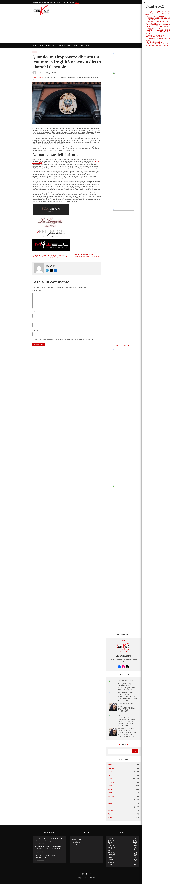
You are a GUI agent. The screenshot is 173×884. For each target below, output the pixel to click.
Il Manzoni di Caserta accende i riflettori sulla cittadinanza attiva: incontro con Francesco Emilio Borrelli (51, 256)
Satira (110, 803)
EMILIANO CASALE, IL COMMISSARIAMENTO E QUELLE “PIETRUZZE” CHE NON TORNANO (157, 43)
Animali (110, 765)
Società (110, 810)
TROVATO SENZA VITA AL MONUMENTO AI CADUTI (155, 36)
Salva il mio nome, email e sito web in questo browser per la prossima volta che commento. (65, 339)
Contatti (74, 845)
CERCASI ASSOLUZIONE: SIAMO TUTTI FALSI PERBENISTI (157, 22)
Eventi (110, 786)
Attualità (111, 768)
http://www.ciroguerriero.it (123, 345)
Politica (110, 800)
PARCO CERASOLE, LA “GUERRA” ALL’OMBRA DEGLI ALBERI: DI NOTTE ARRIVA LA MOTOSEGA (158, 26)
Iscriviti (77, 2)
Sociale (110, 807)
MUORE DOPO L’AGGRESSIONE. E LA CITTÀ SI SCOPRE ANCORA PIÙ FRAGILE (157, 31)
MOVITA (111, 793)
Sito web (35, 330)
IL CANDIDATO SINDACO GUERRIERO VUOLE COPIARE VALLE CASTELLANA (157, 18)
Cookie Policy (76, 842)
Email (34, 321)
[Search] (135, 751)
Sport (110, 817)
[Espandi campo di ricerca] (137, 45)
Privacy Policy (76, 839)
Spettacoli (111, 814)
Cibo (109, 775)
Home (34, 77)
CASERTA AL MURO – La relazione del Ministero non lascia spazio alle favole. (157, 13)
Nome (34, 312)
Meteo (110, 789)
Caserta (110, 772)
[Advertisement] (86, 29)
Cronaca (35, 52)
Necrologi (111, 796)
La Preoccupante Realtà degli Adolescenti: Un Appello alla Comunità (87, 255)
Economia (111, 782)
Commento (36, 290)
